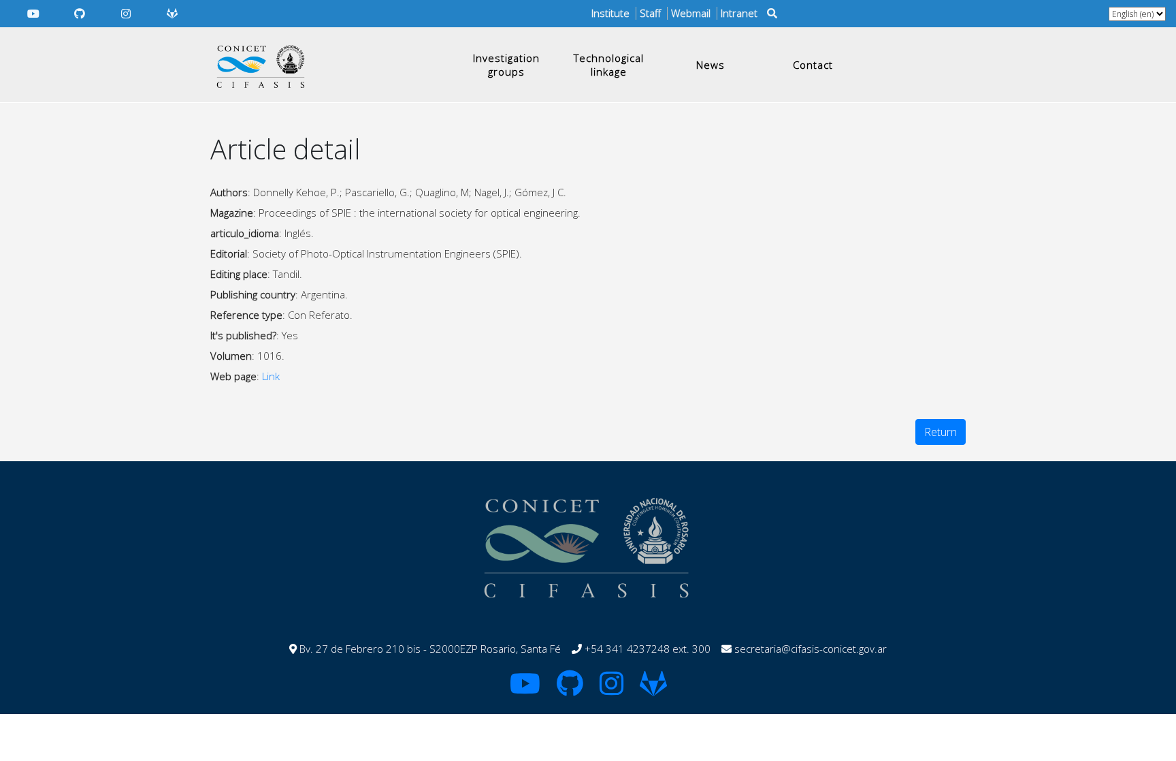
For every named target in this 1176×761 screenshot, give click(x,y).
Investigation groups (506, 64)
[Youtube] (33, 13)
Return (940, 431)
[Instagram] (126, 13)
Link (271, 376)
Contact (813, 65)
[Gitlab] (172, 13)
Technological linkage (609, 64)
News (710, 65)
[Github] (79, 13)
